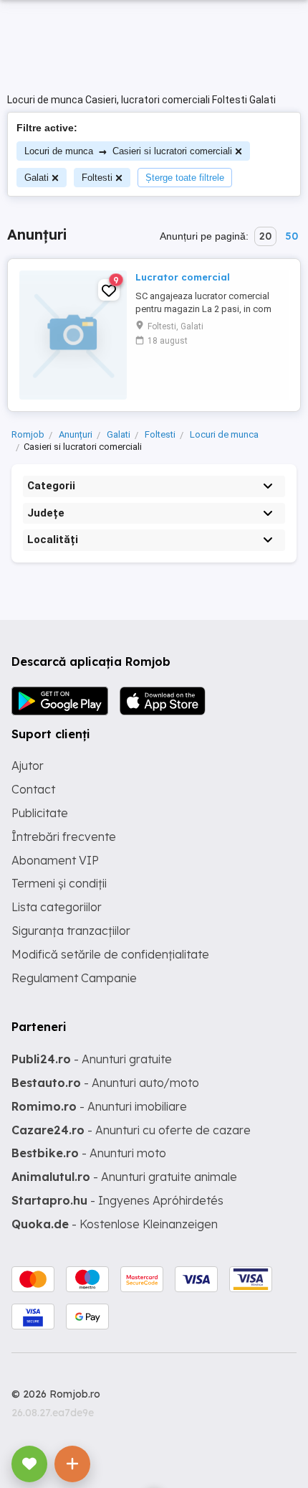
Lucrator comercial (182, 277)
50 (291, 236)
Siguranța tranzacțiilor (70, 930)
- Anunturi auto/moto (105, 1082)
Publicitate (39, 813)
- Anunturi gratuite (91, 1059)
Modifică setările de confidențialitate (110, 954)
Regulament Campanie (74, 978)
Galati (36, 177)
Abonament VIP (55, 860)
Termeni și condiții (59, 883)
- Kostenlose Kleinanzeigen (114, 1224)
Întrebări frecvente (63, 836)
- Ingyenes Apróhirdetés (117, 1200)
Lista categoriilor (56, 907)
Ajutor (27, 765)
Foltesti (97, 177)
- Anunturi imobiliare (99, 1106)
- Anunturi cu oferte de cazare (131, 1130)
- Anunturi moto (88, 1153)
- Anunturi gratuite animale (124, 1176)
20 (265, 236)
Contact (33, 789)
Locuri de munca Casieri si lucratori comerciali (128, 151)
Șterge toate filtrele (184, 177)
